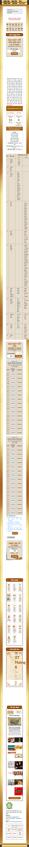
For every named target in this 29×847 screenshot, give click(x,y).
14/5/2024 (13, 479)
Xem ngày (22, 3)
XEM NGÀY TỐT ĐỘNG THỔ (14, 517)
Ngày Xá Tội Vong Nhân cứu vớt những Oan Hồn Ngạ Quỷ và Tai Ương (14, 729)
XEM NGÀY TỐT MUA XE (13, 522)
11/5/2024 (13, 390)
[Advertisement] (14, 67)
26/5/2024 (13, 504)
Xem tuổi (14, 1)
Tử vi (20, 1)
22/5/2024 (13, 411)
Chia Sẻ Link (12, 537)
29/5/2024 (13, 512)
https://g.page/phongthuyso (15, 821)
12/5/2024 (13, 475)
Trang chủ (6, 1)
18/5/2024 (13, 403)
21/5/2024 (13, 496)
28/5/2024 (13, 424)
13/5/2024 (13, 395)
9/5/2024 (13, 471)
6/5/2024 (13, 458)
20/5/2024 (13, 492)
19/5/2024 (13, 407)
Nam (13, 553)
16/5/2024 (13, 399)
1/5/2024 (13, 450)
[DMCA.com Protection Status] (9, 806)
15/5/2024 (13, 483)
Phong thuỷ (6, 3)
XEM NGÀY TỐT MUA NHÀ (14, 523)
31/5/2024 (13, 432)
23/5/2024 (13, 416)
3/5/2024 (13, 454)
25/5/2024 (13, 420)
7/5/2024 (13, 462)
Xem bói (14, 3)
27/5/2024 (13, 508)
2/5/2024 (13, 374)
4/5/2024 (13, 378)
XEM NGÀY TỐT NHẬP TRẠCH (15, 528)
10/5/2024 (13, 386)
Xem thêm (15, 533)
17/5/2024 (13, 487)
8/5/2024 (13, 466)
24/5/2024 (13, 500)
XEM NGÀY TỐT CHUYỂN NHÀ (15, 529)
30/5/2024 (13, 428)
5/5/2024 (13, 382)
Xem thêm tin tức (14, 798)
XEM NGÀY (10, 531)
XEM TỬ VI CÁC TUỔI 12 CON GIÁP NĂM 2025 (14, 19)
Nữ (17, 553)
